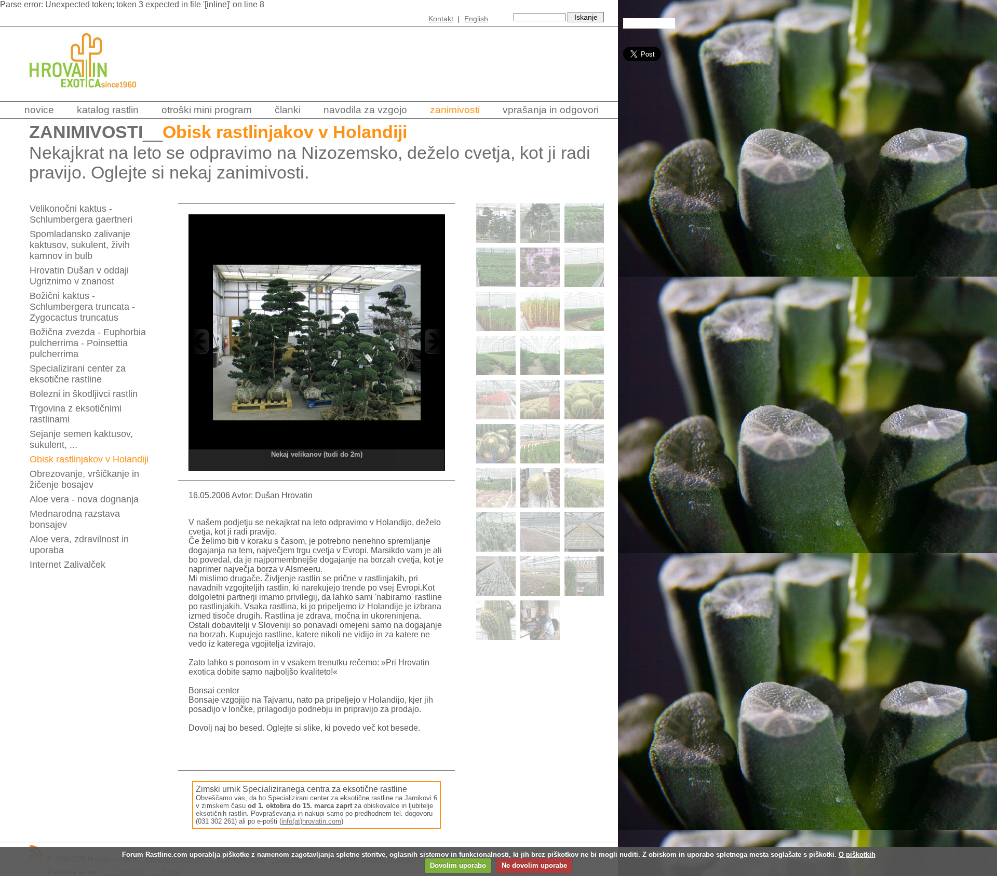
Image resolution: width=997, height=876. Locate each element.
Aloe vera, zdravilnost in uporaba (79, 544)
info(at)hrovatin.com (311, 821)
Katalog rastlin (108, 109)
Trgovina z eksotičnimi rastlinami (76, 414)
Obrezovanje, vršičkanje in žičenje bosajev (84, 479)
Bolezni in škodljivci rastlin (84, 394)
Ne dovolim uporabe (534, 865)
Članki (288, 109)
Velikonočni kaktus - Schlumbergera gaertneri (81, 214)
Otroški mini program (206, 109)
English (476, 19)
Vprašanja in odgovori (551, 109)
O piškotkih (857, 854)
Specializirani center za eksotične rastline (78, 374)
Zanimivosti (455, 109)
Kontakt (440, 19)
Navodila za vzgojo (365, 109)
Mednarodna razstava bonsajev (75, 519)
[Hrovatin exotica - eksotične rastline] (92, 94)
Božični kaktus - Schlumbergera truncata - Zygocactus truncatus (82, 307)
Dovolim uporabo (458, 865)
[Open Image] (317, 341)
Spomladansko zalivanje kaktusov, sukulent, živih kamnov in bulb (80, 245)
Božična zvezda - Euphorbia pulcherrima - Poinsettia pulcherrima (88, 343)
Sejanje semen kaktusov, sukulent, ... (81, 439)
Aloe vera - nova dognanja (84, 499)
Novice (39, 109)
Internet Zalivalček (67, 564)
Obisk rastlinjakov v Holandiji (89, 459)
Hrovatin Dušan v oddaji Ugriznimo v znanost (79, 275)
